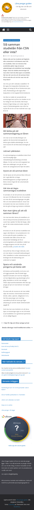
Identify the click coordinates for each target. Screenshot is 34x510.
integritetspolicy (13, 474)
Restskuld (4, 349)
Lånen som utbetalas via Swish (10, 400)
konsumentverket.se (18, 21)
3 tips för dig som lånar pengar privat (16, 323)
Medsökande (5, 355)
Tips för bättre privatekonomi (11, 40)
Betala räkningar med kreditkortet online (16, 328)
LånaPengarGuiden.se (18, 56)
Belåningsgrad (5, 352)
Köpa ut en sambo (6, 405)
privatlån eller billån (18, 247)
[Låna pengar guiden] (3, 30)
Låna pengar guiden (23, 3)
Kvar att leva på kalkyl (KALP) (9, 346)
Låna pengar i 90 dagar (8, 410)
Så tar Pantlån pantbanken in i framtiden (13, 395)
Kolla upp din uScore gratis (17, 445)
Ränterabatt (4, 343)
